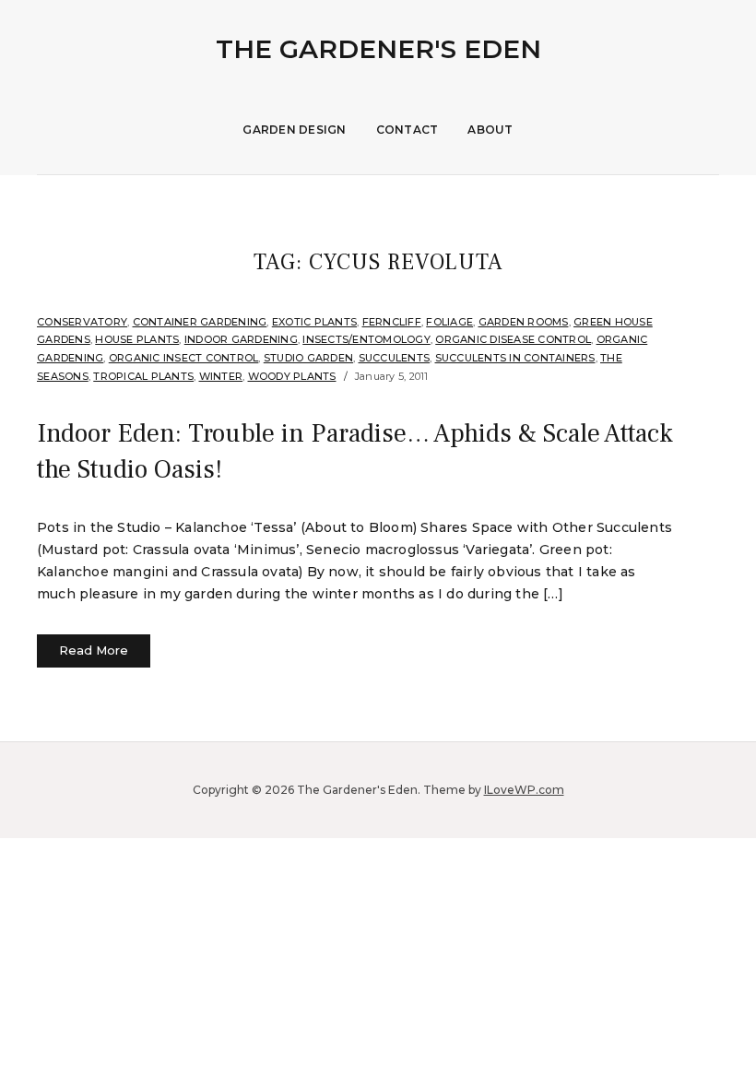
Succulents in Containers (515, 357)
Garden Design (294, 129)
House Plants (137, 339)
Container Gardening (200, 321)
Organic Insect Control (184, 357)
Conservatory (82, 321)
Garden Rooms (523, 321)
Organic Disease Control (513, 339)
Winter (221, 376)
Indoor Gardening (241, 339)
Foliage (449, 321)
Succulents (395, 357)
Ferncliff (391, 321)
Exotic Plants (314, 321)
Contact (407, 129)
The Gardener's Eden (378, 49)
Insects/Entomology (366, 339)
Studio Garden (308, 357)
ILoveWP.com (524, 790)
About (490, 129)
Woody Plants (292, 376)
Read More (93, 650)
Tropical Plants (143, 376)
